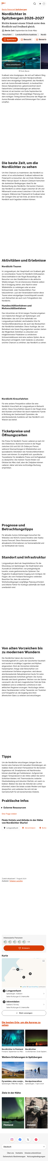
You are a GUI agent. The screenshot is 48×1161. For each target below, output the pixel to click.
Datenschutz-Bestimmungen (14, 1156)
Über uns (10, 1153)
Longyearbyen (12, 828)
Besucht (27, 39)
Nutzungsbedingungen (36, 1156)
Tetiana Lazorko (16, 881)
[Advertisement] (24, 130)
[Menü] (42, 3)
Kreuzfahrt (7, 35)
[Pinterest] (36, 1139)
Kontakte (19, 1153)
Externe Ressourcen (15, 807)
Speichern (11, 39)
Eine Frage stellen (9, 814)
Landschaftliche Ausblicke (26, 35)
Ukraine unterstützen (33, 1153)
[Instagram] (12, 1139)
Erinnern (26, 948)
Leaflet (24, 987)
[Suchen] (34, 3)
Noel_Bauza (25, 71)
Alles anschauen (13, 65)
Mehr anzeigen (25, 1013)
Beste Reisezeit (14, 9)
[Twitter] (28, 1139)
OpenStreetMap (33, 987)
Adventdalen (30, 828)
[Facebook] (20, 1139)
